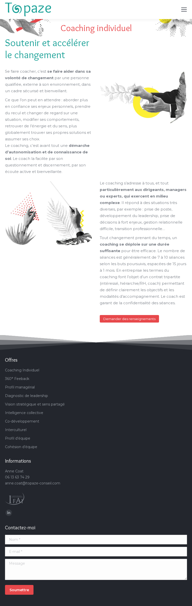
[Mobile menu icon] (184, 10)
